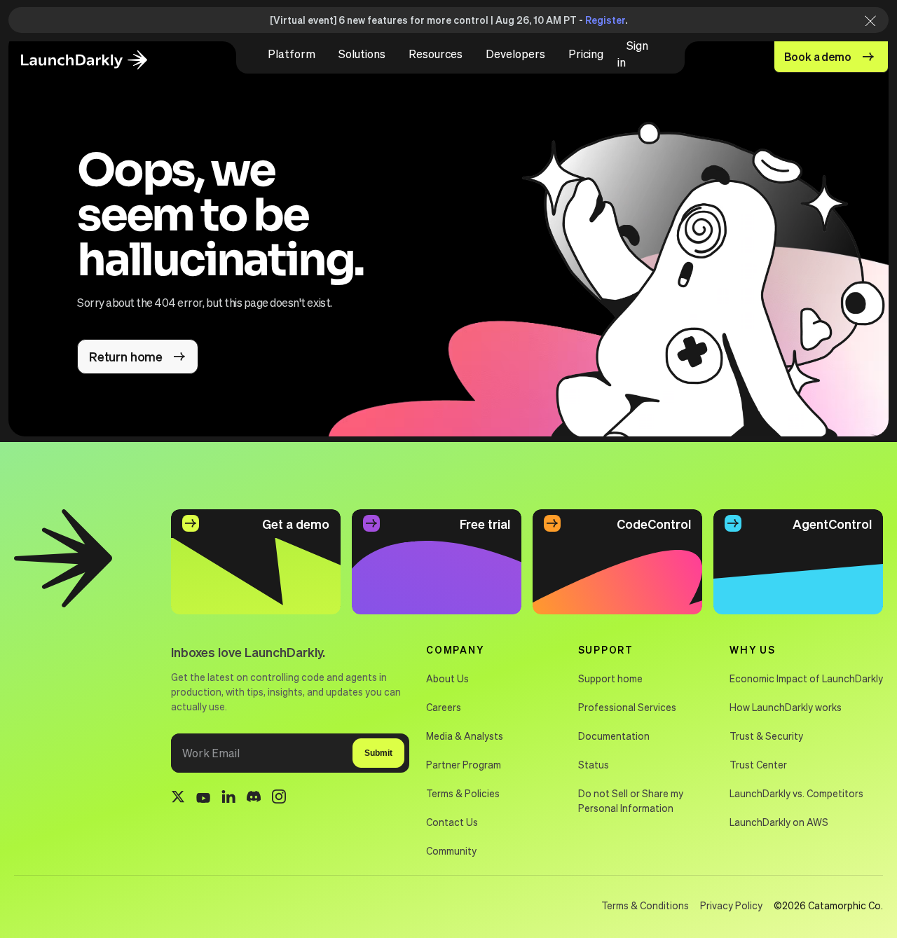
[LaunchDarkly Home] (96, 60)
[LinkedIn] (228, 799)
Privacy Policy (731, 905)
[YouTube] (203, 798)
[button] (291, 54)
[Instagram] (279, 798)
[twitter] (178, 798)
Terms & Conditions (645, 905)
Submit (378, 753)
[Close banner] (866, 20)
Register (605, 19)
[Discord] (254, 798)
